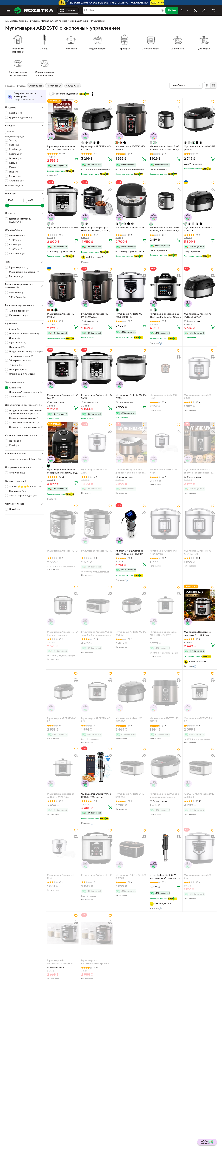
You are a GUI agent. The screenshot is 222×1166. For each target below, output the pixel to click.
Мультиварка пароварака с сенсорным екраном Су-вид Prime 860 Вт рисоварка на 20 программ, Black (62, 472)
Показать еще (12, 186)
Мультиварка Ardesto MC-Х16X (95, 471)
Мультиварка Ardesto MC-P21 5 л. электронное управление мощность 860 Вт (62, 634)
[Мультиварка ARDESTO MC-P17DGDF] (97, 119)
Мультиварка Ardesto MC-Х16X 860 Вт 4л (129, 315)
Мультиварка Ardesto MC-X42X (198, 396)
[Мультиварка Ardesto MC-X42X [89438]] (165, 523)
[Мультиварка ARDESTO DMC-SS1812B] (131, 848)
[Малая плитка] (213, 85)
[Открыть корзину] (213, 10)
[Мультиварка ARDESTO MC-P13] (62, 691)
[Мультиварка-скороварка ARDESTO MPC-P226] (165, 605)
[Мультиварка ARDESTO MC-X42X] (165, 442)
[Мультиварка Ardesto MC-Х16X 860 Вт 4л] (131, 287)
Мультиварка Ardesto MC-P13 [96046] (199, 148)
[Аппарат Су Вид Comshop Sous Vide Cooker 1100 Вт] (131, 523)
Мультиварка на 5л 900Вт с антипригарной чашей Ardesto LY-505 (164, 796)
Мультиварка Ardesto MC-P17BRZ (61, 315)
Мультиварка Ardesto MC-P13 (131, 228)
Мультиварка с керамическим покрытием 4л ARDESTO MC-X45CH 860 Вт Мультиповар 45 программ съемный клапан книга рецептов (96, 962)
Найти (172, 10)
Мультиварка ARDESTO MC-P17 (198, 720)
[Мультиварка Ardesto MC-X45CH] (165, 368)
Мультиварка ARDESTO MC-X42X (164, 471)
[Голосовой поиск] (162, 10)
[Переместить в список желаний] (75, 101)
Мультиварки (98, 21)
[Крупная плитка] (207, 85)
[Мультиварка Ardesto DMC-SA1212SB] (131, 766)
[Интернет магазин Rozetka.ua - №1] (33, 10)
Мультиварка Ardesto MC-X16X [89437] (198, 552)
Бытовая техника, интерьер (24, 21)
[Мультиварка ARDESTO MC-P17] (199, 691)
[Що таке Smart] (92, 94)
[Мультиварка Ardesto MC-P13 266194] (131, 368)
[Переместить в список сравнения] (75, 108)
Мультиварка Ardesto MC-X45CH (163, 396)
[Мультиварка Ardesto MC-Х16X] (97, 442)
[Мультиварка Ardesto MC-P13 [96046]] (199, 119)
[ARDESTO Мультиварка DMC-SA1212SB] (199, 766)
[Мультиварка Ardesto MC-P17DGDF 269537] (199, 287)
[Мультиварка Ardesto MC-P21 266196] (62, 368)
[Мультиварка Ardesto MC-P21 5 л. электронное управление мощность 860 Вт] (62, 605)
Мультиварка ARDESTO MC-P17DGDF (96, 148)
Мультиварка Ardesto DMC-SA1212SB (130, 795)
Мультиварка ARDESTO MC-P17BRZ (130, 148)
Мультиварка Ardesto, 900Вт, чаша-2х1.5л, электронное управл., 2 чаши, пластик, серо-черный (96, 634)
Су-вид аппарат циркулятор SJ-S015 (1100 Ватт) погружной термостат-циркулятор (96, 796)
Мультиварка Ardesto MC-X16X (61, 876)
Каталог (71, 10)
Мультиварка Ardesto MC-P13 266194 (131, 396)
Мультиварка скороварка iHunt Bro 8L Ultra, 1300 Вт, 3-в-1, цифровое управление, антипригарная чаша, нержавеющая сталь (96, 230)
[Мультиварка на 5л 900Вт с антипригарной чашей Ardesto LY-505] (165, 766)
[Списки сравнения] (204, 10)
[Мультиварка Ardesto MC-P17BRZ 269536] (97, 287)
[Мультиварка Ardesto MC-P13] (131, 200)
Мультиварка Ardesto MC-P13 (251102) (131, 633)
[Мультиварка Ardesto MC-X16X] (62, 848)
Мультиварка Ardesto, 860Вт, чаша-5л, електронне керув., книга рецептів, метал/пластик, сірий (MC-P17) (165, 148)
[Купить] (75, 159)
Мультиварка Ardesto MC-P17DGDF (198, 229)
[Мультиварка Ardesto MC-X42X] (199, 368)
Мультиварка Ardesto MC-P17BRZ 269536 (95, 315)
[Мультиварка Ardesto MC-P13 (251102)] (131, 605)
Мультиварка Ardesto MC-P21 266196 (62, 396)
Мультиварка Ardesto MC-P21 (62, 551)
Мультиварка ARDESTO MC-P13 (62, 720)
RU (182, 10)
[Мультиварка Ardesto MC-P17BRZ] (62, 287)
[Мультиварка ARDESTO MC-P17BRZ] (131, 119)
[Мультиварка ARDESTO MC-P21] (97, 691)
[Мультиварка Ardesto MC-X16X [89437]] (199, 523)
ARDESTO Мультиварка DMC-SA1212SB (199, 795)
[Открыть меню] (8, 10)
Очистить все (35, 86)
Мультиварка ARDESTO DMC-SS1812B (131, 876)
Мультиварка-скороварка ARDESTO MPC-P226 (163, 633)
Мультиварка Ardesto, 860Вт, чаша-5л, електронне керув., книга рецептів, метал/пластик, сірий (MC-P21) (165, 230)
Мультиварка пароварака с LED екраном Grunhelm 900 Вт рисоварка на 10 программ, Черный (62, 148)
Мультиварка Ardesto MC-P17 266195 (96, 396)
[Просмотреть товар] (82, 142)
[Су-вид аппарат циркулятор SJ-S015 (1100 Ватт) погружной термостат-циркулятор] (97, 766)
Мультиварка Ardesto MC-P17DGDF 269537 (198, 315)
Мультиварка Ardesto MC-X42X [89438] (163, 552)
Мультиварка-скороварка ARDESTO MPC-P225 (60, 795)
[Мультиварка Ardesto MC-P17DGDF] (199, 200)
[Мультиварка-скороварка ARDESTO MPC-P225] (62, 766)
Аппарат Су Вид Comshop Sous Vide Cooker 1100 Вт (129, 552)
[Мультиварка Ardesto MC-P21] (62, 523)
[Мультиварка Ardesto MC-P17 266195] (97, 368)
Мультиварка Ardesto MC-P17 (62, 228)
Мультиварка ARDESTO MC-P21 (96, 720)
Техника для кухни (79, 21)
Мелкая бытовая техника (54, 21)
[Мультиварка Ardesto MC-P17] (62, 200)
